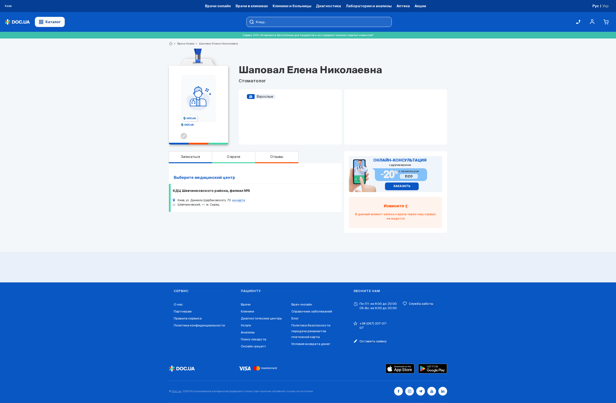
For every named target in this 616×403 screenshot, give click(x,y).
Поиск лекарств (253, 339)
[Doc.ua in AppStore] (399, 368)
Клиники (247, 311)
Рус (595, 6)
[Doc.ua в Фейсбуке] (398, 391)
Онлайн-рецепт (253, 346)
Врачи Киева (183, 43)
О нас (178, 304)
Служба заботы (421, 304)
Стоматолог (252, 81)
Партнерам (183, 311)
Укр (605, 6)
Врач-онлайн (301, 304)
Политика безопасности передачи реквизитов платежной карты (310, 331)
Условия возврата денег (310, 344)
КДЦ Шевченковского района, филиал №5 (211, 191)
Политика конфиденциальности (199, 325)
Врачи (245, 304)
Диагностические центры (261, 318)
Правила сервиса (188, 318)
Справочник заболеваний (311, 311)
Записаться (190, 157)
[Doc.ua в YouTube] (431, 391)
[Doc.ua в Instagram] (409, 391)
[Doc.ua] (17, 22)
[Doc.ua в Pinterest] (442, 391)
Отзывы (276, 157)
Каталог (53, 22)
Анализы (248, 332)
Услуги (246, 325)
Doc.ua (176, 391)
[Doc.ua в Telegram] (420, 391)
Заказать (402, 186)
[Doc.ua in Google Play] (432, 368)
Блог (295, 318)
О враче (233, 157)
